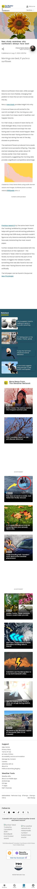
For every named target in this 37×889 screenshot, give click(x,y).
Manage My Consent (9, 759)
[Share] (3, 49)
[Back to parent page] (5, 9)
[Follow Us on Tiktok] (18, 812)
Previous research (8, 225)
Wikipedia (10, 190)
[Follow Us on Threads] (23, 812)
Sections (29, 10)
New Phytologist (7, 276)
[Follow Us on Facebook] (4, 812)
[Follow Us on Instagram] (9, 812)
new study (10, 104)
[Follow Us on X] (28, 812)
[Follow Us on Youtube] (13, 812)
